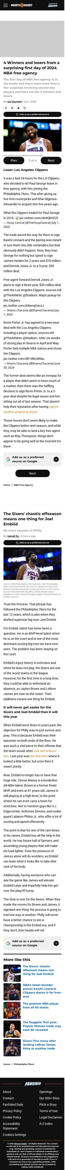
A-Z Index (46, 1123)
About (7, 1092)
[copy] (24, 108)
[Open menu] (5, 5)
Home (6, 485)
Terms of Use (48, 1111)
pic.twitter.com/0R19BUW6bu (23, 359)
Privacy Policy (12, 1111)
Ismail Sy (13, 536)
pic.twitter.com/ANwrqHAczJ (23, 305)
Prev (14, 160)
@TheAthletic (12, 295)
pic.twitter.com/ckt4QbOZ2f (39, 218)
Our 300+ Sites (49, 1098)
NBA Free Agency (23, 485)
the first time (39, 756)
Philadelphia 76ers (24, 1064)
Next (51, 160)
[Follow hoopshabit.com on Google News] (56, 459)
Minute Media (20, 1144)
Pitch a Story (48, 1104)
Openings (45, 1092)
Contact (8, 1098)
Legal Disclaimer (50, 1117)
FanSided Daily (13, 1104)
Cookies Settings (14, 1135)
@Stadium (30, 295)
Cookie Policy (12, 1117)
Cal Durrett (14, 101)
